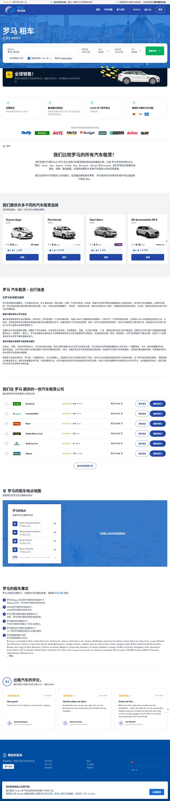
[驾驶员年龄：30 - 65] (29, 58)
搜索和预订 (157, 403)
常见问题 (108, 9)
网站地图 (48, 768)
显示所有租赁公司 (85, 465)
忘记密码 (90, 764)
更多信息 (142, 403)
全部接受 (156, 792)
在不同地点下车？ (17, 58)
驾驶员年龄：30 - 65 (39, 58)
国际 (98, 9)
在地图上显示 (25, 526)
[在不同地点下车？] (7, 58)
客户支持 (121, 9)
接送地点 (11, 49)
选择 (22, 257)
